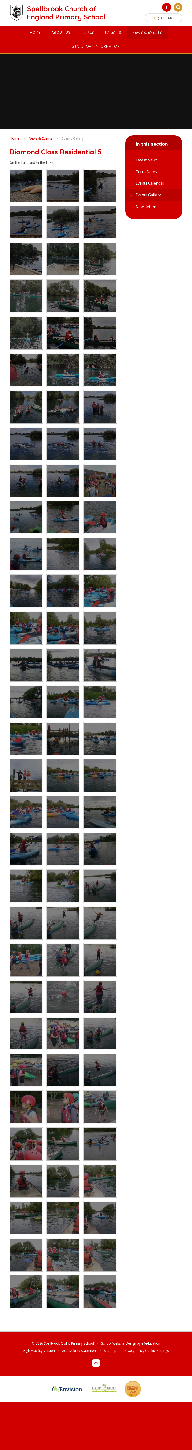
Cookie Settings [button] (157, 1350)
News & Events (40, 138)
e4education (150, 1343)
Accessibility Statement (79, 1350)
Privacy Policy (134, 1350)
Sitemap (110, 1350)
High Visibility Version (39, 1350)
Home (14, 138)
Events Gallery (73, 138)
